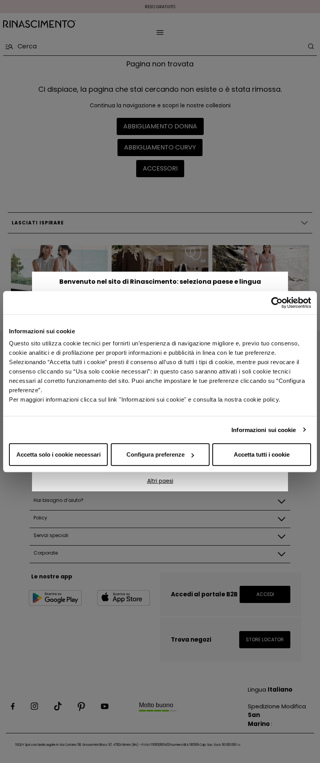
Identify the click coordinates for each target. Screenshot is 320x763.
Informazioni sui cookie (263, 429)
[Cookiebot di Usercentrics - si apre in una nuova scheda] (277, 302)
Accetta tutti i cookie (262, 454)
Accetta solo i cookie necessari (58, 454)
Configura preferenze (155, 454)
